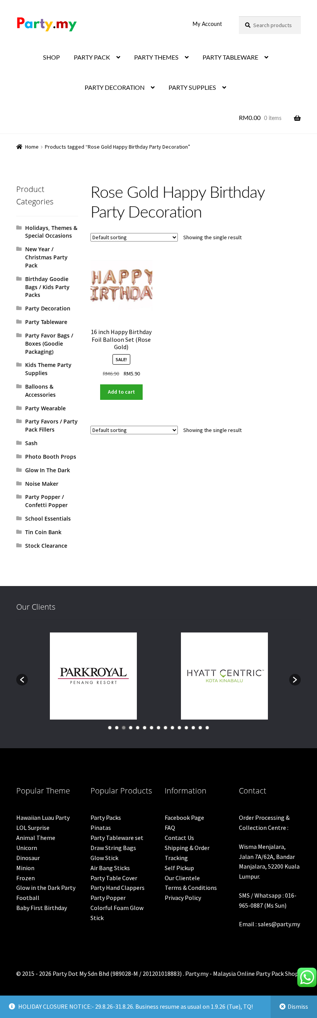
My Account (207, 24)
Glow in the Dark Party (45, 887)
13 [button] (193, 727)
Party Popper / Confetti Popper (46, 501)
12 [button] (186, 727)
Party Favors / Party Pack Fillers (51, 425)
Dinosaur (28, 858)
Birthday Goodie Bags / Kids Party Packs (47, 287)
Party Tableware (46, 322)
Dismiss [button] (298, 1006)
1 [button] (109, 727)
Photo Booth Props (50, 456)
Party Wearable (45, 408)
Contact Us (179, 837)
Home (32, 146)
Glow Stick (104, 858)
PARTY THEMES (156, 58)
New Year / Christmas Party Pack (46, 257)
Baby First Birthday (41, 908)
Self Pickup (179, 868)
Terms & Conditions (191, 887)
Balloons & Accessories (40, 390)
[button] (22, 680)
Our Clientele (182, 878)
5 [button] (137, 727)
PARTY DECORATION (115, 88)
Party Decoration (47, 308)
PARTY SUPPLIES (192, 88)
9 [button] (165, 727)
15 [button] (207, 727)
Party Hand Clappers (117, 887)
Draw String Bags (113, 848)
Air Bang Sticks (110, 868)
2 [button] (116, 727)
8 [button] (158, 727)
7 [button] (151, 727)
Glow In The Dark (47, 470)
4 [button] (130, 727)
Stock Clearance (46, 545)
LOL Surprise (32, 827)
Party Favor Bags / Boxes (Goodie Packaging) (49, 343)
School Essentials (48, 518)
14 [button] (200, 727)
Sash (31, 443)
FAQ (170, 827)
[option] (93, 676)
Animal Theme (35, 837)
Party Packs (105, 817)
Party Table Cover (113, 878)
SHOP (51, 58)
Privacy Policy (183, 897)
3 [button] (123, 727)
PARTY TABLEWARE (230, 58)
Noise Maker (41, 483)
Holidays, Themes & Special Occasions (51, 232)
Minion (25, 868)
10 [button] (172, 727)
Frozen (25, 878)
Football (27, 897)
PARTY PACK (92, 58)
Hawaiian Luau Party (43, 817)
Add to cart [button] (121, 391)
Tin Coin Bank (43, 532)
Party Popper (108, 897)
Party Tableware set (116, 837)
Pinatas (100, 827)
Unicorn (26, 848)
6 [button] (144, 727)
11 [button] (179, 727)
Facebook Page (184, 817)
